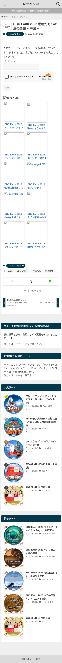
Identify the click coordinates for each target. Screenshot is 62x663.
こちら (16, 375)
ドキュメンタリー (15, 34)
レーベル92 (31, 4)
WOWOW (37, 271)
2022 (10, 271)
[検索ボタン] (58, 4)
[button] (12, 281)
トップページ (20, 344)
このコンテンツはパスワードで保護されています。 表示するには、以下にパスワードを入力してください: (30, 52)
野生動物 (49, 271)
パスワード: (9, 61)
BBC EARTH (22, 271)
